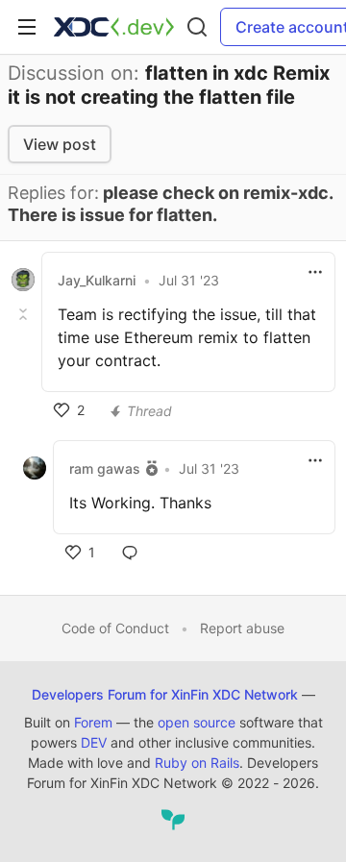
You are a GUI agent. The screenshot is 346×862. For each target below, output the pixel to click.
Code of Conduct (115, 628)
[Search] (197, 27)
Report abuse (242, 628)
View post (59, 144)
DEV (94, 742)
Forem (93, 722)
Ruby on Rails (197, 762)
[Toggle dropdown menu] (315, 272)
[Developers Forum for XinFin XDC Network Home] (114, 27)
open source (196, 722)
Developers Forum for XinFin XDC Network (165, 694)
